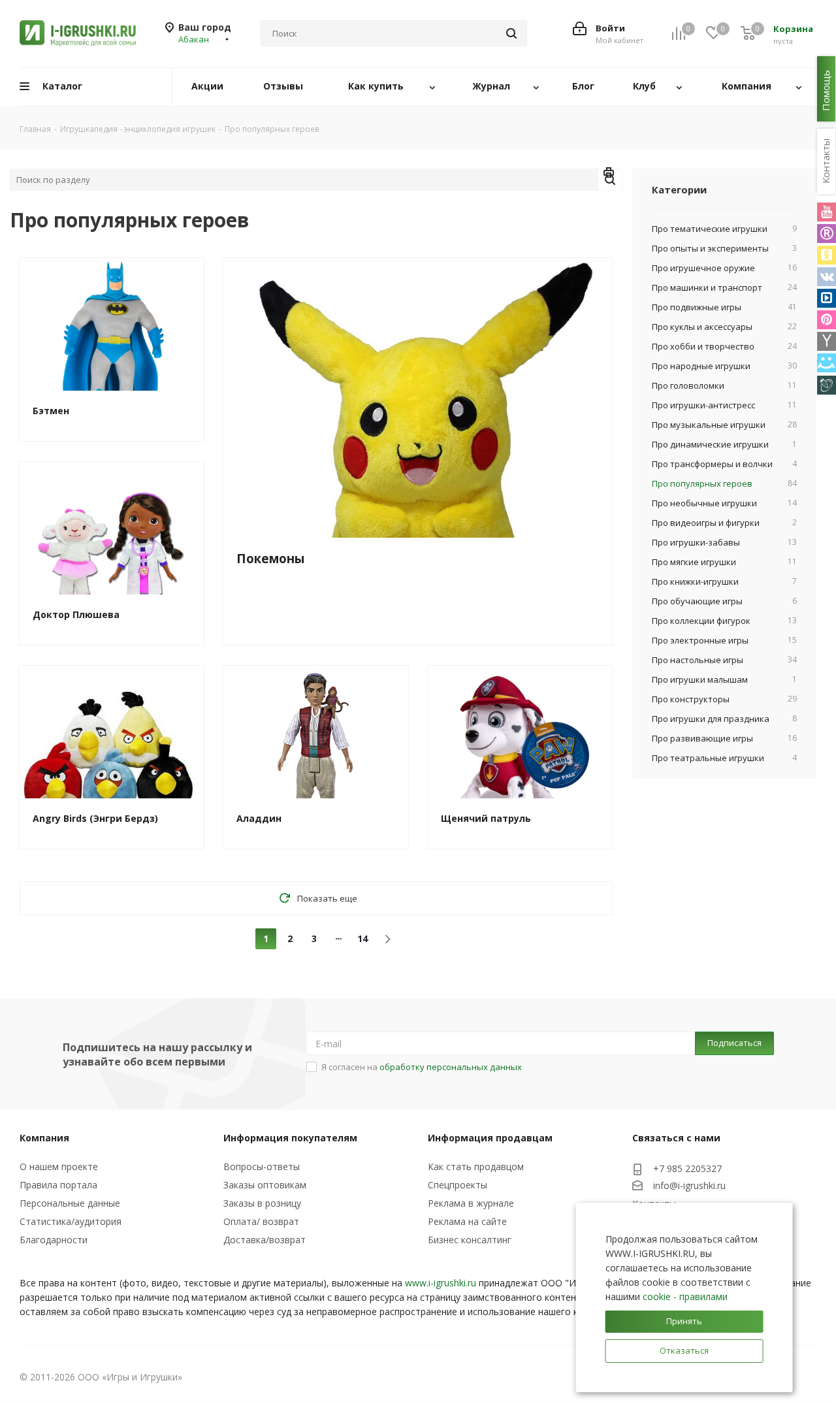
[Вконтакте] (826, 276)
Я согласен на (421, 1067)
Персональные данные (70, 1203)
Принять (684, 1321)
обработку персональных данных (450, 1067)
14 (362, 938)
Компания (44, 1138)
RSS (609, 174)
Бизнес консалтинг (469, 1239)
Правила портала (58, 1185)
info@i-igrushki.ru (689, 1185)
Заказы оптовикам (264, 1185)
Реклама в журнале (471, 1203)
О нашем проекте (59, 1166)
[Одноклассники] (826, 255)
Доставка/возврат (264, 1239)
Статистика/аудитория (70, 1221)
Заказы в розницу (262, 1203)
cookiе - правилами (685, 1296)
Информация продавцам (490, 1138)
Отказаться (684, 1350)
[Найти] (511, 33)
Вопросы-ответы (261, 1166)
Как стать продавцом (476, 1166)
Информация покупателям (290, 1138)
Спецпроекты (457, 1185)
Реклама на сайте (467, 1221)
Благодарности (54, 1239)
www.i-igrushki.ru (440, 1283)
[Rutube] (826, 233)
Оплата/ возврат (261, 1221)
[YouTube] (826, 212)
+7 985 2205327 (687, 1168)
